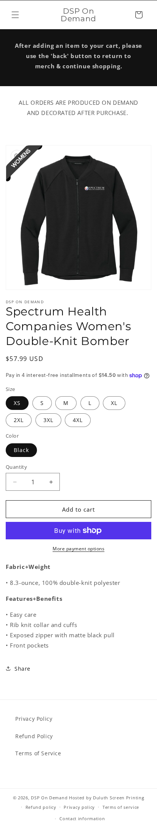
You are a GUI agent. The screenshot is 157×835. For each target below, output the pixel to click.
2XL (19, 420)
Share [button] (22, 668)
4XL (78, 420)
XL (114, 402)
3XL (48, 420)
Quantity (16, 466)
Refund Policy (34, 736)
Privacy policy (79, 807)
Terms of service (121, 807)
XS (17, 402)
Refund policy (41, 807)
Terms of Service (38, 753)
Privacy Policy (33, 718)
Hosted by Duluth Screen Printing (106, 797)
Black (21, 450)
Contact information (82, 818)
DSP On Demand (49, 797)
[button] (15, 14)
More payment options (78, 548)
